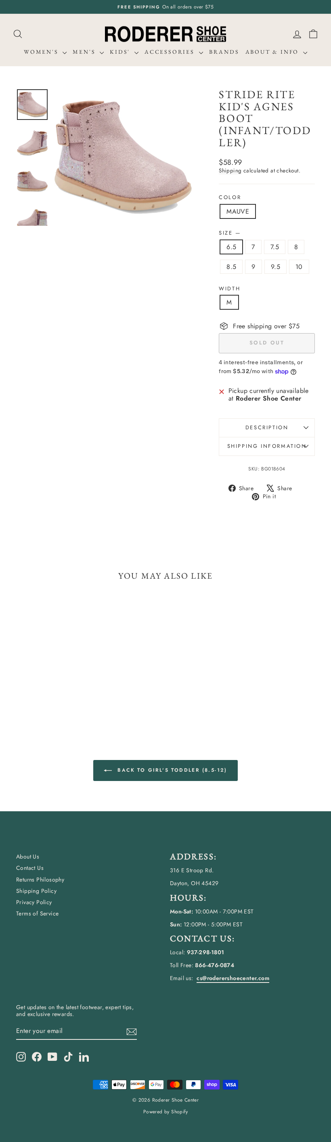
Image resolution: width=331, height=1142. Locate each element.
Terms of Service (37, 913)
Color (230, 197)
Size (229, 233)
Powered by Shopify (165, 1111)
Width (229, 289)
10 (299, 266)
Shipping (230, 170)
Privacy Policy (34, 902)
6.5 (231, 247)
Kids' (121, 51)
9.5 (275, 266)
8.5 (231, 266)
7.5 (274, 247)
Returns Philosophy (40, 879)
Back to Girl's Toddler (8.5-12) (171, 770)
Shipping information (267, 446)
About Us (27, 856)
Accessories (171, 51)
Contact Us (30, 868)
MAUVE (237, 211)
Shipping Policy (36, 891)
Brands (224, 51)
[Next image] (178, 157)
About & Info (273, 51)
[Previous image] (68, 157)
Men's (85, 51)
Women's (42, 51)
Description (267, 427)
